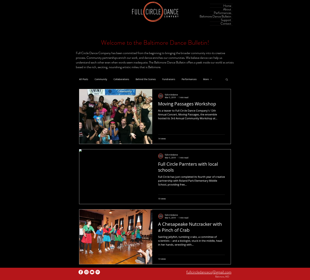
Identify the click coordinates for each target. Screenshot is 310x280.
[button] (226, 79)
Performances (222, 13)
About (227, 9)
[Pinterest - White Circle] (97, 272)
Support (226, 20)
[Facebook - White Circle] (80, 272)
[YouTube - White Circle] (92, 272)
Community (101, 79)
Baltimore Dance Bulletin (220, 16)
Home (227, 5)
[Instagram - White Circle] (86, 272)
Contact (226, 23)
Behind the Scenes (146, 79)
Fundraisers (168, 79)
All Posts (83, 79)
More (206, 79)
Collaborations (121, 79)
